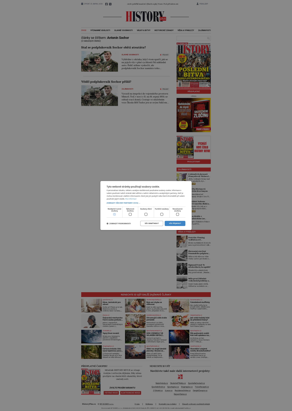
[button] (146, 203)
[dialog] (146, 205)
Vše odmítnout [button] (152, 223)
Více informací (130, 199)
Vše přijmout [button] (175, 223)
